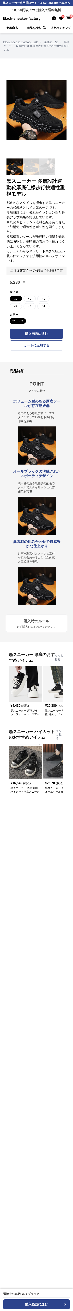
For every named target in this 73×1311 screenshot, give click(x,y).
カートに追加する (36, 345)
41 (43, 298)
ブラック (18, 321)
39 (15, 298)
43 (29, 306)
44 (43, 306)
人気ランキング (61, 27)
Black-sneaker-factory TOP (20, 42)
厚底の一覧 (51, 42)
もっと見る (59, 657)
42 (15, 306)
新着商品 (12, 27)
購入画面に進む (36, 333)
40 (29, 298)
